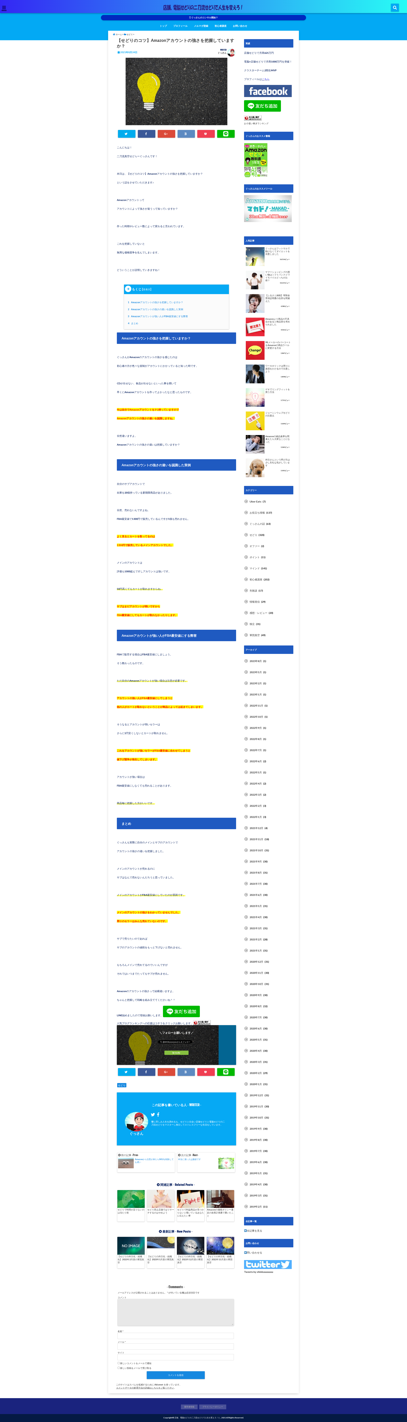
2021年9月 (256, 861)
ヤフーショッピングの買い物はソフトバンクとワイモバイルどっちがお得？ (277, 276)
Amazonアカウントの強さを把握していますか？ (156, 302)
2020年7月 (256, 1017)
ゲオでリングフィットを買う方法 (277, 391)
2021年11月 (256, 839)
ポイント (255, 557)
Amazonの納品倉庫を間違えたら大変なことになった (277, 439)
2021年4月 (256, 917)
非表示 (146, 289)
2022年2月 (256, 805)
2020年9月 (256, 995)
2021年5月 (256, 905)
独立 (252, 623)
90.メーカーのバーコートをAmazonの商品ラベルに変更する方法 (278, 345)
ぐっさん (222, 52)
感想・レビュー (258, 612)
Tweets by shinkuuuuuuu (258, 1271)
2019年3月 (256, 1195)
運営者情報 (189, 1406)
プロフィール (180, 25)
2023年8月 (256, 660)
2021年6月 (256, 894)
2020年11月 (256, 972)
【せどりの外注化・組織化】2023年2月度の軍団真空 (131, 1259)
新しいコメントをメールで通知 (135, 1363)
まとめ (133, 323)
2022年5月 (256, 772)
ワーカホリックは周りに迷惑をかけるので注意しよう (277, 369)
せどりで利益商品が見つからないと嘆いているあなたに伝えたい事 (190, 1212)
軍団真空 (255, 635)
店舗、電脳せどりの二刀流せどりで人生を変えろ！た (197, 1417)
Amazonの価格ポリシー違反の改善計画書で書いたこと (220, 1212)
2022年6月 (256, 761)
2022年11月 (256, 705)
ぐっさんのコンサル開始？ (204, 17)
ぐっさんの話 (257, 523)
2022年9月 (256, 727)
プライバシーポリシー (212, 1406)
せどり (122, 1085)
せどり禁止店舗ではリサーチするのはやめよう (160, 1211)
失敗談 (253, 590)
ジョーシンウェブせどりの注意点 (277, 414)
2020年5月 (256, 1039)
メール (122, 1342)
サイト (121, 1352)
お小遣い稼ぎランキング (256, 123)
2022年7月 (256, 750)
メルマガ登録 (201, 25)
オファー (255, 545)
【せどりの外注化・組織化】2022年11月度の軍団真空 (219, 1259)
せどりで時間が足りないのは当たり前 (131, 1211)
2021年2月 (256, 939)
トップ (163, 25)
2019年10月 (256, 1117)
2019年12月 (256, 1095)
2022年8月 (256, 738)
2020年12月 (256, 961)
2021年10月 (256, 850)
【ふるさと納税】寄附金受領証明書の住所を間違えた (277, 298)
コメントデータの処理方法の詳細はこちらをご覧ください (145, 1387)
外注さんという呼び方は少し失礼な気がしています (277, 462)
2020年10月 (256, 983)
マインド (255, 568)
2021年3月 (256, 928)
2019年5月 (256, 1173)
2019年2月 (256, 1206)
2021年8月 (256, 872)
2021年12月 (256, 828)
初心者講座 (221, 25)
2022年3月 (256, 794)
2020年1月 (256, 1084)
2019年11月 (256, 1106)
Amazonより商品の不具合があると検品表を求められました (277, 322)
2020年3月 (256, 1061)
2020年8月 (256, 1006)
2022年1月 (256, 816)
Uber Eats (255, 501)
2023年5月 (256, 672)
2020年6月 (256, 1028)
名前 (120, 1331)
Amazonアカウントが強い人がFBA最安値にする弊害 (158, 316)
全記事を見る (254, 1230)
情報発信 (255, 601)
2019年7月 (256, 1150)
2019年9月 (256, 1128)
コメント (122, 1297)
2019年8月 (256, 1139)
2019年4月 (256, 1184)
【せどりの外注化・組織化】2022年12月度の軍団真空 (190, 1259)
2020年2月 (256, 1072)
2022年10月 (256, 716)
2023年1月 (256, 694)
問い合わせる (254, 1252)
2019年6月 (256, 1162)
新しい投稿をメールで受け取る (135, 1368)
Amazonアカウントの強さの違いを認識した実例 (156, 309)
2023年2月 (256, 683)
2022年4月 (256, 783)
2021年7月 (256, 883)
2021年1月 (256, 950)
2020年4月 (256, 1050)
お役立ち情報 (257, 512)
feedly (177, 1053)
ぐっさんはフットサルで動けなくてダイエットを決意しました (277, 251)
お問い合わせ (240, 25)
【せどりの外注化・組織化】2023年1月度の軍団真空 (160, 1259)
